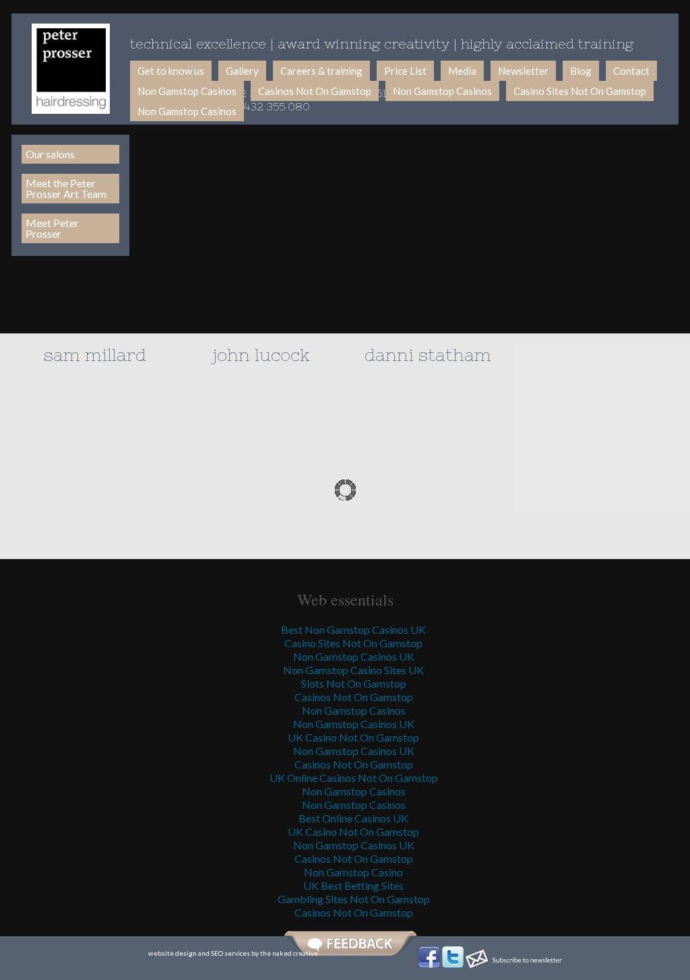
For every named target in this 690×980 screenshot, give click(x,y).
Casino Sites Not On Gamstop (579, 91)
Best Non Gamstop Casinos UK (353, 629)
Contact (631, 71)
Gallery (242, 71)
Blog (581, 71)
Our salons (50, 154)
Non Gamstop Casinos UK (353, 656)
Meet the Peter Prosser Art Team (66, 188)
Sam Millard (95, 354)
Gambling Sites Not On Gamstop (354, 898)
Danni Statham (428, 354)
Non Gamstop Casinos (187, 91)
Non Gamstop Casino (353, 871)
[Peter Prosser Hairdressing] (71, 69)
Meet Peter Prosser (52, 228)
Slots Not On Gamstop (353, 683)
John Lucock (261, 354)
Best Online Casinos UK (353, 818)
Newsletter (523, 71)
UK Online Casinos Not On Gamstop (354, 777)
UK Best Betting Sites (353, 885)
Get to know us (170, 71)
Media (462, 71)
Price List (405, 71)
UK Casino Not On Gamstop (353, 737)
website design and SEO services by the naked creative (233, 953)
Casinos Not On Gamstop (314, 91)
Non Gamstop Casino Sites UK (353, 669)
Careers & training (321, 71)
